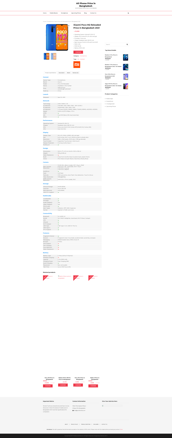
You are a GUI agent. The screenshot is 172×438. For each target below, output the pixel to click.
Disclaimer (95, 424)
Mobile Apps (109, 98)
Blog (85, 13)
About (66, 424)
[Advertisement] (117, 30)
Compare (78, 52)
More (121, 429)
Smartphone (64, 13)
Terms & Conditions (85, 424)
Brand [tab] (68, 72)
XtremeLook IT (103, 435)
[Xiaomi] (76, 65)
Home (44, 13)
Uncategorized (110, 103)
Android (82, 59)
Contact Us (93, 13)
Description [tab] (61, 72)
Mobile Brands (54, 13)
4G (78, 59)
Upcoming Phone (76, 13)
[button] (69, 25)
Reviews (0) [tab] (75, 72)
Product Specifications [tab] (50, 72)
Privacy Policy (74, 424)
